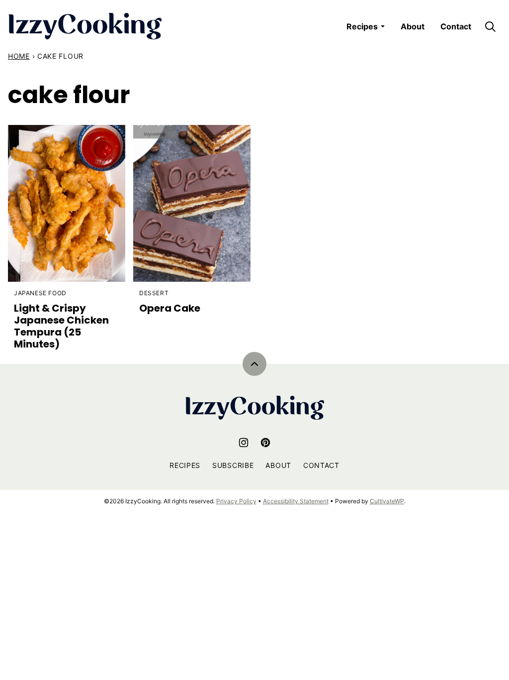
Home (19, 56)
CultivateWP (387, 501)
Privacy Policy (236, 501)
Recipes (362, 26)
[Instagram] (243, 442)
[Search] (490, 26)
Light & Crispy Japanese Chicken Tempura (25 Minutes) (61, 326)
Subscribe (233, 465)
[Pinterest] (265, 442)
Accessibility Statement (296, 501)
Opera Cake (169, 308)
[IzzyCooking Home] (85, 26)
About (412, 26)
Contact (455, 26)
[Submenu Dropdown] (383, 26)
